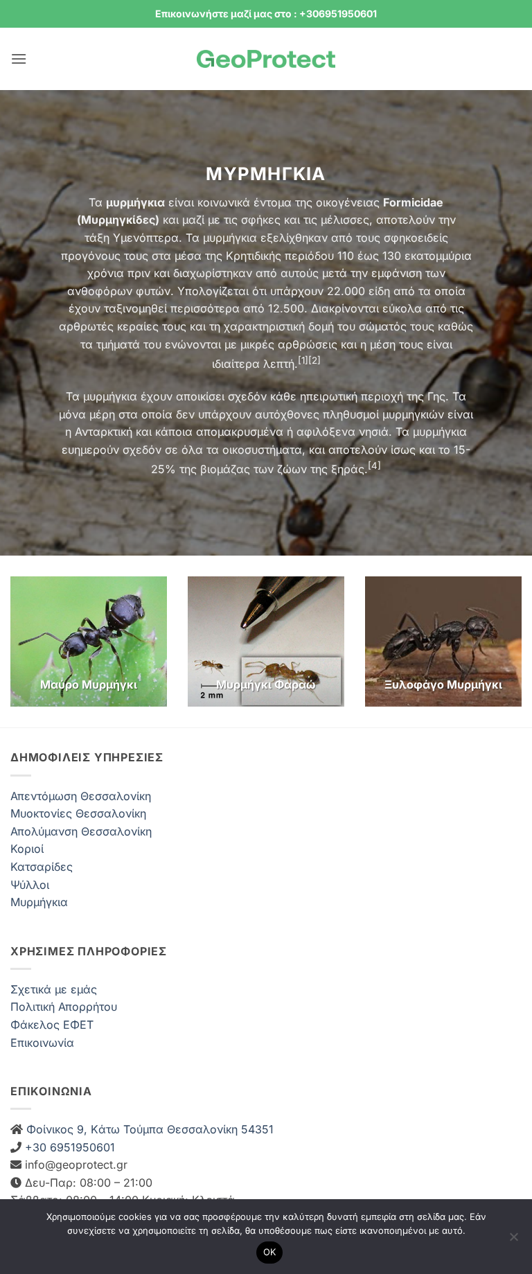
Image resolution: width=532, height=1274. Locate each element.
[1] (303, 360)
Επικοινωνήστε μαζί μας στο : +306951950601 (266, 13)
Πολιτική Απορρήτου (63, 1007)
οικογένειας (348, 202)
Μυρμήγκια (39, 902)
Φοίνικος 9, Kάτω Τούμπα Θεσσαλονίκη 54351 (148, 1129)
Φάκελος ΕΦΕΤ (52, 1025)
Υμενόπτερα (146, 238)
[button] (18, 59)
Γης (436, 396)
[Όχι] (513, 1241)
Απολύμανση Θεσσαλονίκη (81, 831)
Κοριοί (27, 849)
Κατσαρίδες (41, 867)
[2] (314, 360)
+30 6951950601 (68, 1147)
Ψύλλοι (29, 885)
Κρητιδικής (253, 256)
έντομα (273, 202)
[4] (374, 465)
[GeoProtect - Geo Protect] (266, 59)
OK (269, 1251)
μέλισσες (345, 220)
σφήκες (261, 220)
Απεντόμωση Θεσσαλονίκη (80, 796)
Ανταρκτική (103, 432)
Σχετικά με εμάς (53, 989)
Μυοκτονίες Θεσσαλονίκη (78, 813)
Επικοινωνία (42, 1043)
